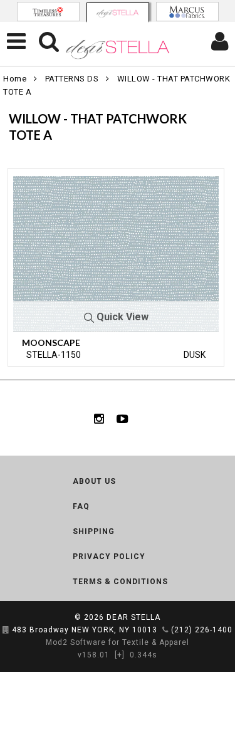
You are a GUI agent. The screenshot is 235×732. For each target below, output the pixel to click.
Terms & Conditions (120, 581)
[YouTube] (122, 418)
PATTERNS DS (72, 78)
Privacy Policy (109, 556)
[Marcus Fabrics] (187, 11)
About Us (94, 481)
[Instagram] (99, 418)
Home (14, 78)
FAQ (81, 506)
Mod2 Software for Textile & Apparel (117, 642)
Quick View (121, 317)
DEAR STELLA (133, 617)
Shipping (94, 531)
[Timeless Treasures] (48, 11)
